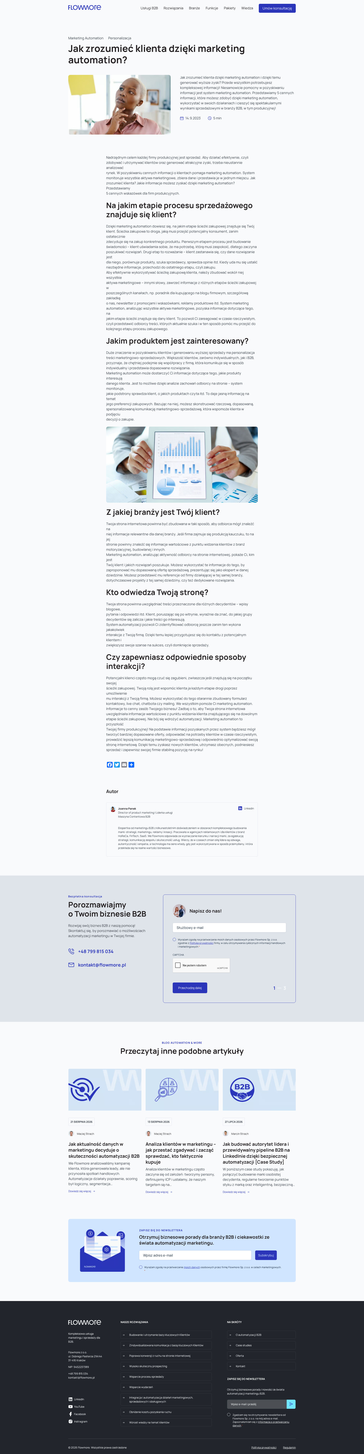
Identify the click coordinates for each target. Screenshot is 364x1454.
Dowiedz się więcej (79, 1191)
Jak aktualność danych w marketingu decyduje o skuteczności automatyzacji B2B (104, 1150)
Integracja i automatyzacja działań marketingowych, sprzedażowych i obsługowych (161, 1399)
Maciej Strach (85, 1133)
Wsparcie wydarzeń (141, 1387)
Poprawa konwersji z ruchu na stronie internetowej (160, 1355)
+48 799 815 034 (96, 951)
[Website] (240, 808)
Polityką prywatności (201, 943)
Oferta (240, 1355)
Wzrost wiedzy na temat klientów (149, 1422)
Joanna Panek (127, 808)
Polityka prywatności (263, 1447)
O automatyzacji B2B (248, 1335)
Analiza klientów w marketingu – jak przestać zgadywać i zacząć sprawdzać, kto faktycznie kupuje (181, 1153)
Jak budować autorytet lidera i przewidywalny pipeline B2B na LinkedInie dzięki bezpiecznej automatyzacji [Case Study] (256, 1153)
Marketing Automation (86, 38)
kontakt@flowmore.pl (102, 965)
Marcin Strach (240, 1133)
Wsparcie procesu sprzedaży (146, 1376)
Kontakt (240, 1366)
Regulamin (289, 1447)
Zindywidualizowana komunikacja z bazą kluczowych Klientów (166, 1345)
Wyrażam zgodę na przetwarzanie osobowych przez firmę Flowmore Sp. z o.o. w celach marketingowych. (212, 1269)
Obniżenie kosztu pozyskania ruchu (150, 1412)
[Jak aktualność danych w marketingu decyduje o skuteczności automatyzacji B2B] (104, 1090)
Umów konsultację (277, 8)
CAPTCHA (178, 954)
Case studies (244, 1345)
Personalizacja (119, 38)
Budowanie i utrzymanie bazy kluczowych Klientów (159, 1335)
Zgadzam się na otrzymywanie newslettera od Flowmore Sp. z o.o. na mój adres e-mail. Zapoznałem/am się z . (261, 1420)
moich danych (192, 1267)
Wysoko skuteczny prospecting (148, 1366)
